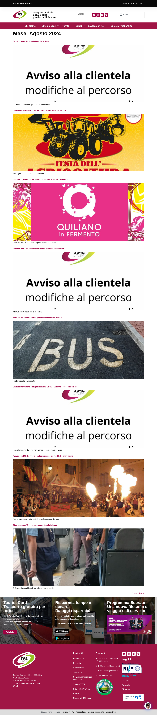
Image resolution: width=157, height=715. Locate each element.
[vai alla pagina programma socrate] (129, 624)
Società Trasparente (121, 26)
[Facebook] (94, 15)
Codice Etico (111, 712)
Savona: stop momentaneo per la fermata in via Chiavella (37, 318)
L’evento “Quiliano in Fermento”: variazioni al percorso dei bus (40, 180)
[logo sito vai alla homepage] (20, 14)
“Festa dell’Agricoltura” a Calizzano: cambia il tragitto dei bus (39, 110)
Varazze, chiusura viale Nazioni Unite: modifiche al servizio (38, 249)
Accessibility (81, 712)
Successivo (138, 593)
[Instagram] (98, 15)
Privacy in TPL (68, 712)
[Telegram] (106, 15)
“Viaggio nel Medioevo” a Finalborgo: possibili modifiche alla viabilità (43, 456)
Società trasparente (96, 712)
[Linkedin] (102, 15)
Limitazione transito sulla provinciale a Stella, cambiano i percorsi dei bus (45, 387)
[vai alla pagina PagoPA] (133, 697)
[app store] (62, 631)
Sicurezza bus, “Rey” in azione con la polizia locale (35, 525)
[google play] (62, 638)
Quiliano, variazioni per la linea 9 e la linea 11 (32, 41)
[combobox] (131, 15)
